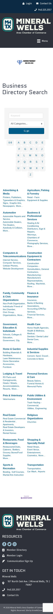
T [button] (42, 162)
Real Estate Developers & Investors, (14, 428)
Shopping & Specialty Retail (35, 441)
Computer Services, (12, 263)
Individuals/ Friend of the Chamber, (12, 308)
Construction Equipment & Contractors (34, 256)
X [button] (37, 168)
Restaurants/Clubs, (12, 447)
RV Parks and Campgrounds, (10, 378)
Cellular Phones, (10, 266)
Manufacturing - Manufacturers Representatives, (35, 278)
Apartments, (8, 424)
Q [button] (24, 162)
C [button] (30, 142)
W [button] (30, 168)
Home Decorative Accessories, (11, 362)
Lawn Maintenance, (12, 358)
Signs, (6, 203)
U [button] (18, 168)
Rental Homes (9, 433)
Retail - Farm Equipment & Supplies (37, 198)
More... (19, 206)
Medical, (31, 333)
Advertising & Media (10, 192)
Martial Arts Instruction (13, 475)
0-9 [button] (10, 142)
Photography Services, (37, 243)
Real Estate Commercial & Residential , (14, 420)
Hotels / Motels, (10, 383)
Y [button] (42, 168)
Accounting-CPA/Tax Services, (36, 310)
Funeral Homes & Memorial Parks (35, 385)
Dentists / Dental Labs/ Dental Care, (37, 338)
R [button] (31, 162)
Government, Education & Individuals (10, 327)
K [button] (18, 155)
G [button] (25, 149)
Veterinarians (9, 399)
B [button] (24, 142)
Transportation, (34, 468)
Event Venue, (33, 450)
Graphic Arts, (16, 203)
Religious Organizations (35, 417)
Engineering (41, 408)
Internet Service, (10, 260)
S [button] (36, 162)
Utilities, (30, 408)
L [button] (24, 155)
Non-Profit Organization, (14, 303)
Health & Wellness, (36, 331)
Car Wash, (32, 471)
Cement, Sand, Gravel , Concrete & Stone (38, 357)
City (18, 340)
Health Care (33, 324)
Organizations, (9, 315)
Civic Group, (8, 312)
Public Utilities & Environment (36, 397)
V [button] (24, 168)
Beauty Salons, (34, 381)
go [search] (27, 131)
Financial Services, (36, 315)
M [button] (30, 155)
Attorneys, (32, 235)
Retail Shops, (33, 447)
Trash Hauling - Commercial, (34, 404)
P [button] (18, 162)
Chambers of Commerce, (33, 239)
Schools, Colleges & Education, (12, 336)
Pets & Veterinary (12, 395)
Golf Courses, (18, 472)
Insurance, (32, 300)
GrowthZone (37, 610)
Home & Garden (12, 349)
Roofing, (31, 284)
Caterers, (7, 450)
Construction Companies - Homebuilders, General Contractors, (38, 267)
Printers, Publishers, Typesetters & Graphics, (14, 198)
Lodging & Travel (12, 373)
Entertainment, (34, 452)
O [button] (42, 155)
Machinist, (40, 284)
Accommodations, (11, 386)
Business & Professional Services (34, 216)
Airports (41, 471)
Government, (9, 340)
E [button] (42, 142)
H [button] (31, 149)
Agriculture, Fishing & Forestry (38, 192)
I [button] (36, 149)
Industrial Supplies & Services (37, 351)
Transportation (35, 465)
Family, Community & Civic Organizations (13, 296)
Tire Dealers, (9, 225)
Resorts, (7, 389)
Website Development (13, 269)
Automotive (9, 212)
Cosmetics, (32, 455)
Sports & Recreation (9, 467)
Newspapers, (9, 206)
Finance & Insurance (33, 295)
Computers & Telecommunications (14, 255)
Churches (31, 422)
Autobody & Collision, (13, 228)
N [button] (36, 155)
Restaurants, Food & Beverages (13, 441)
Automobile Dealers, (12, 222)
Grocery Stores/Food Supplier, (13, 454)
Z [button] (30, 174)
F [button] (19, 149)
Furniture (7, 367)
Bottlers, (16, 450)
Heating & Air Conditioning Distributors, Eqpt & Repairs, (36, 227)
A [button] (18, 142)
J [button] (41, 149)
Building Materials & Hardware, (12, 354)
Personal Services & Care (37, 375)
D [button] (36, 142)
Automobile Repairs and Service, (14, 217)
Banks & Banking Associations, (35, 304)
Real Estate (9, 415)
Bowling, (7, 472)
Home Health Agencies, (38, 328)
